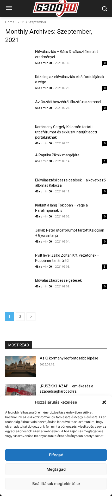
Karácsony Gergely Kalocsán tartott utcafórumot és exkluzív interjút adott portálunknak (66, 132)
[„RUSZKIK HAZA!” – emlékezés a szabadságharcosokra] (20, 394)
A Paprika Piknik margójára (57, 155)
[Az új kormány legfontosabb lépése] (20, 366)
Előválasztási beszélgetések (58, 280)
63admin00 (43, 63)
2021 (21, 22)
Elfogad (56, 454)
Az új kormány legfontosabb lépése (69, 358)
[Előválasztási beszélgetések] (18, 287)
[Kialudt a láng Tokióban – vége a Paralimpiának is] (18, 212)
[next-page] (31, 316)
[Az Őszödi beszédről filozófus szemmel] (18, 108)
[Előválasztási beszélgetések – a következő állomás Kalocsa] (18, 187)
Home (9, 22)
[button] (104, 402)
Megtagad (56, 469)
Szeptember (37, 22)
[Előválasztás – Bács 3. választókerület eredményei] (18, 58)
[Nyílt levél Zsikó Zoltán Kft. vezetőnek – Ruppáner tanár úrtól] (18, 262)
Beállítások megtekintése (56, 483)
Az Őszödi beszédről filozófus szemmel (68, 102)
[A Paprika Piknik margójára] (18, 161)
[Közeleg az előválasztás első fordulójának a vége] (18, 83)
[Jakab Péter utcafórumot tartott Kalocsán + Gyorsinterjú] (18, 237)
